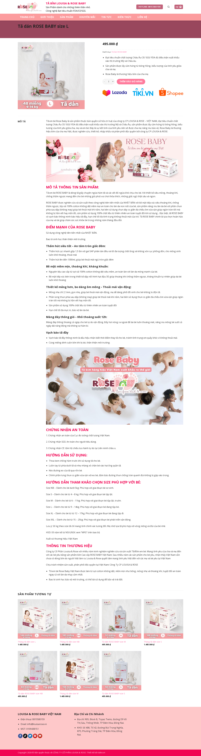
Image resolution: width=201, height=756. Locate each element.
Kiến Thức (124, 17)
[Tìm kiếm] (169, 6)
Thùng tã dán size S (153, 642)
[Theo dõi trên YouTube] (40, 736)
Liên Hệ (142, 17)
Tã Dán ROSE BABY (119, 52)
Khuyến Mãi (87, 17)
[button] (178, 7)
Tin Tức (106, 17)
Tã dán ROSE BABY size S (113, 693)
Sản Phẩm (66, 17)
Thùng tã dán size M (69, 693)
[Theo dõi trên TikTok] (25, 736)
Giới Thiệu (47, 17)
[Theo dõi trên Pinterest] (35, 736)
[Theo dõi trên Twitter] (30, 736)
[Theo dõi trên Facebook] (20, 736)
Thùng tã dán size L (27, 642)
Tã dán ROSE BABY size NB (30, 693)
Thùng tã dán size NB (69, 642)
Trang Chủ (27, 17)
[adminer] (30, 7)
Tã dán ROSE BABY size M (114, 642)
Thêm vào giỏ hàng (131, 81)
